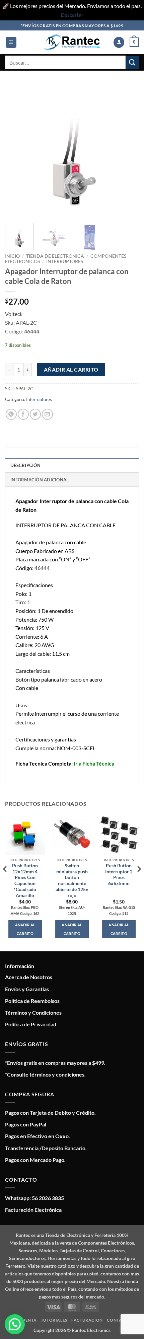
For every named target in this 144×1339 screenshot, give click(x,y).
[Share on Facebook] (23, 414)
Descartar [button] (72, 14)
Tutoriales (54, 1320)
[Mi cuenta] (119, 42)
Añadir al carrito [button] (25, 929)
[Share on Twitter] (35, 414)
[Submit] (132, 62)
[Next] (128, 151)
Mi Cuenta (25, 1320)
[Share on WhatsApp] (11, 414)
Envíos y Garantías (27, 989)
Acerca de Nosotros (28, 977)
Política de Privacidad (30, 1024)
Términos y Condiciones (33, 1012)
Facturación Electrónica (33, 1209)
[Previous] (16, 151)
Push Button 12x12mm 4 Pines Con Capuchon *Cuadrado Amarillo (25, 880)
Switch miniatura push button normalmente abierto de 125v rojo (72, 880)
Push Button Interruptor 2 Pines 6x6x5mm (119, 874)
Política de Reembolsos (32, 1001)
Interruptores (64, 261)
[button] (11, 42)
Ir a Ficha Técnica (94, 763)
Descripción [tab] (25, 465)
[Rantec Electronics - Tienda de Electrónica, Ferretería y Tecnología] (72, 42)
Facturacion (87, 1320)
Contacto (119, 1320)
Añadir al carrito (71, 370)
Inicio (12, 256)
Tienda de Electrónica (55, 256)
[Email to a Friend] (47, 414)
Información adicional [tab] (39, 479)
